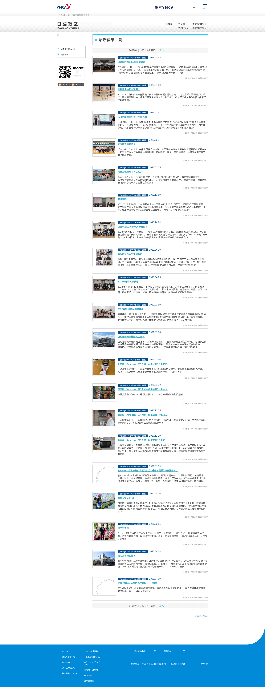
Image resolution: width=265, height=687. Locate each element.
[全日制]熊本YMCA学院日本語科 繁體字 (195, 78)
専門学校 (88, 675)
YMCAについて (68, 656)
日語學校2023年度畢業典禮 (131, 61)
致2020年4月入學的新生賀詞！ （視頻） (138, 583)
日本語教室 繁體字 (81, 14)
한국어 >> (183, 24)
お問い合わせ (140, 651)
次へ (161, 50)
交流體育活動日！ (127, 144)
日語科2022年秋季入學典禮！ (133, 226)
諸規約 (182, 664)
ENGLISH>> (184, 28)
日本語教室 (89, 680)
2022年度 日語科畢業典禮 (131, 309)
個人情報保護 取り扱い (159, 664)
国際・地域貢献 (91, 651)
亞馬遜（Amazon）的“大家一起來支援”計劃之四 (143, 364)
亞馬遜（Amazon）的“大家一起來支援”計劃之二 (143, 414)
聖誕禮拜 (122, 199)
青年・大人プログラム (92, 663)
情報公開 (145, 664)
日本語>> (170, 24)
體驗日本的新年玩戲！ (129, 89)
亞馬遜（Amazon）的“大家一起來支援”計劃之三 (143, 389)
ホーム (65, 651)
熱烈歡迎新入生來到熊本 (130, 254)
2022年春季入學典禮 (128, 281)
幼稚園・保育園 (91, 669)
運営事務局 (135, 664)
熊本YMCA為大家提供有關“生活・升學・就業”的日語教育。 (148, 470)
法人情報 (174, 664)
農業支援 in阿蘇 (126, 497)
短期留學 (64, 54)
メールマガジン (69, 667)
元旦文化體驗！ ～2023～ (131, 171)
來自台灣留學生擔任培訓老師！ (133, 116)
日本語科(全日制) (68, 48)
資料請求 (167, 651)
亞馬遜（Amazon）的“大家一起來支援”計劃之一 (143, 440)
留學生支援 (123, 528)
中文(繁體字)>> (200, 28)
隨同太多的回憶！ (127, 555)
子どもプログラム (92, 656)
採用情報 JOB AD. (70, 673)
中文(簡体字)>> (200, 24)
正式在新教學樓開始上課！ (131, 336)
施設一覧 (66, 662)
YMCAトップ (64, 14)
